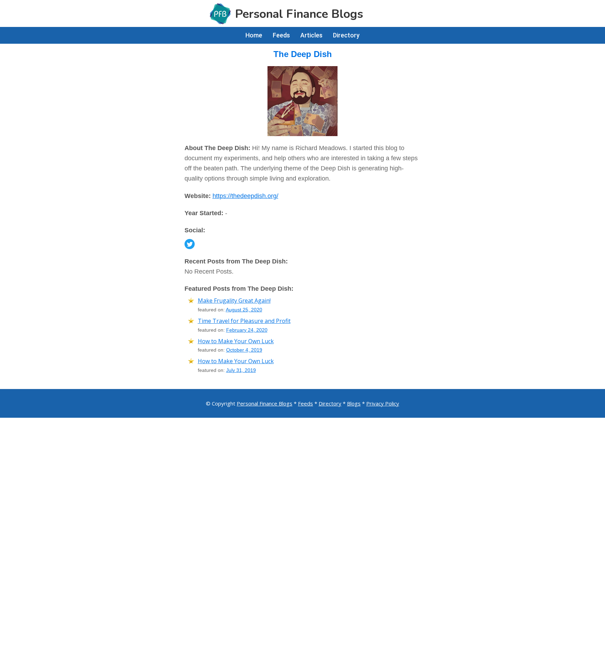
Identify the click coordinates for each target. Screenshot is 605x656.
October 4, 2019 (244, 350)
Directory (330, 403)
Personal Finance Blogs (264, 403)
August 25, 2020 (244, 309)
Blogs (354, 403)
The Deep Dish (302, 54)
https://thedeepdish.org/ (245, 195)
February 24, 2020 (246, 330)
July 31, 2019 (241, 370)
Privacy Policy (382, 403)
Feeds (305, 403)
